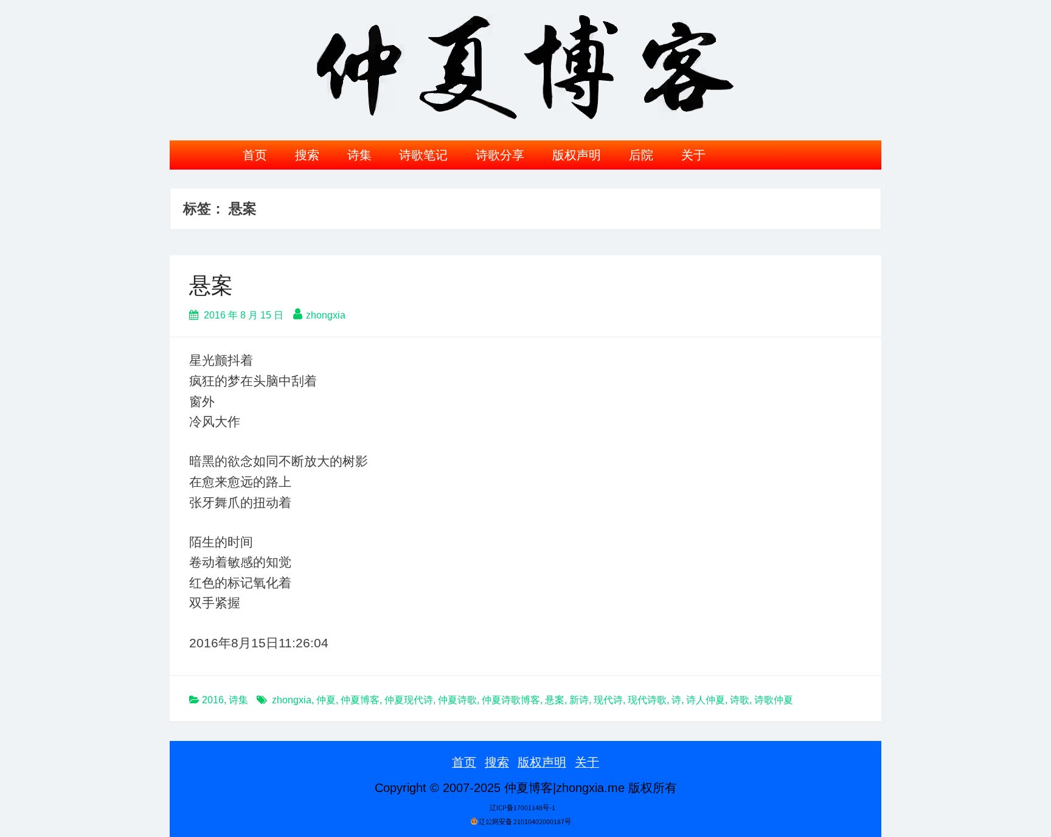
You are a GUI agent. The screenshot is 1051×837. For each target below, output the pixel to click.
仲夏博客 (360, 700)
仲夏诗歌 (457, 700)
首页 (255, 155)
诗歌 (739, 700)
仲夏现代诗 (408, 700)
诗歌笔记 (423, 155)
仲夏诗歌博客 (511, 700)
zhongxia (325, 315)
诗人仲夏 (705, 700)
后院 (641, 155)
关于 (693, 155)
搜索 (307, 155)
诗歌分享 (500, 155)
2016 (213, 700)
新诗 (579, 700)
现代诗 (608, 700)
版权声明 (576, 155)
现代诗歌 (647, 700)
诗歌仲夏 (773, 700)
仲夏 (326, 700)
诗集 (359, 155)
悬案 (211, 285)
